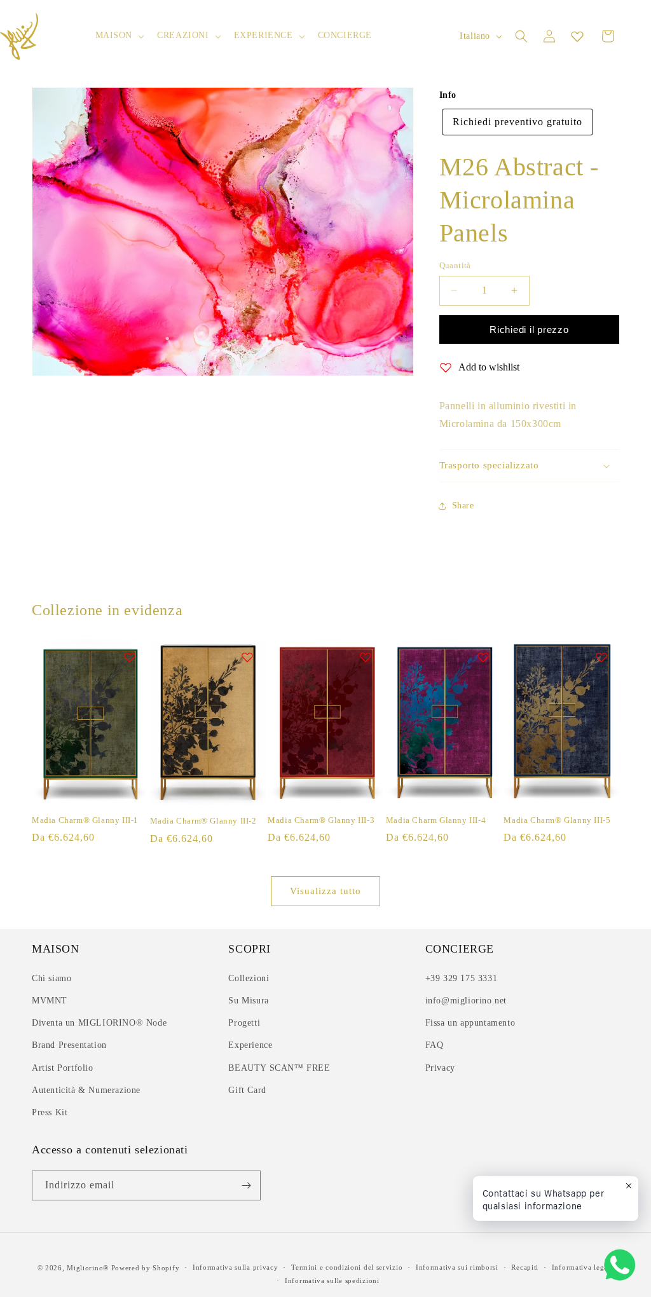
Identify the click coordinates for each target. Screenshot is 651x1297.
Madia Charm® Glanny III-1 (85, 820)
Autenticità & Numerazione (86, 1090)
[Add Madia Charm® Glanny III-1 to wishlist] (129, 657)
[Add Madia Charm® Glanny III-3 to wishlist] (365, 657)
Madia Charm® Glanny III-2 (203, 820)
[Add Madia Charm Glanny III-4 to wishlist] (483, 657)
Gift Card (247, 1090)
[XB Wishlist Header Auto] (577, 36)
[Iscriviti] (246, 1185)
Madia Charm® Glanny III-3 (321, 820)
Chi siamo (51, 978)
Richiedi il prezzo (529, 329)
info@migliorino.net (466, 1000)
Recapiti (524, 1267)
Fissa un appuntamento (470, 1023)
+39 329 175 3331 (461, 978)
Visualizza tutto (325, 891)
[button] (119, 35)
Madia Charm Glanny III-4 (436, 820)
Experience (250, 1045)
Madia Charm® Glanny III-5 (557, 820)
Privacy (440, 1068)
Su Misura (248, 1000)
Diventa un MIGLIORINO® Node (99, 1023)
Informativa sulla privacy (235, 1267)
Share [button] (463, 505)
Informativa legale (583, 1267)
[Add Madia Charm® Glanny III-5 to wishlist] (601, 657)
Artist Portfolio (62, 1068)
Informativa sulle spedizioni (332, 1280)
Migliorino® (88, 1268)
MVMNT (49, 1000)
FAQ (434, 1045)
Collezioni (248, 978)
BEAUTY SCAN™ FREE (279, 1068)
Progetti (244, 1023)
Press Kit (49, 1112)
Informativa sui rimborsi (457, 1267)
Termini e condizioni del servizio (346, 1267)
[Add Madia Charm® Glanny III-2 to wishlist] (247, 657)
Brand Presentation (69, 1045)
